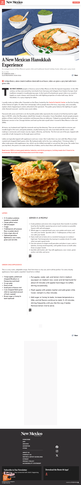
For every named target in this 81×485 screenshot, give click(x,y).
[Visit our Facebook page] (57, 447)
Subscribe (26, 439)
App (24, 441)
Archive (26, 444)
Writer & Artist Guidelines (33, 457)
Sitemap (26, 459)
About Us (26, 452)
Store (25, 448)
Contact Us (27, 454)
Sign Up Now (7, 477)
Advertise (26, 446)
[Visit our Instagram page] (57, 451)
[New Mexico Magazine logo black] (14, 2)
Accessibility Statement (32, 463)
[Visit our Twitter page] (57, 455)
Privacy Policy (28, 461)
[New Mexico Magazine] (40, 434)
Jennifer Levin (9, 73)
